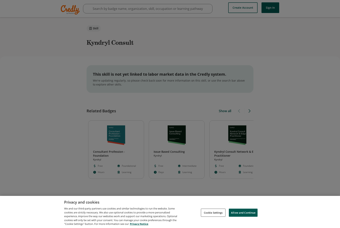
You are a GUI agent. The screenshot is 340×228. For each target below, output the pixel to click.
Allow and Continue (243, 212)
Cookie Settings (213, 212)
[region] (170, 212)
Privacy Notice (139, 224)
